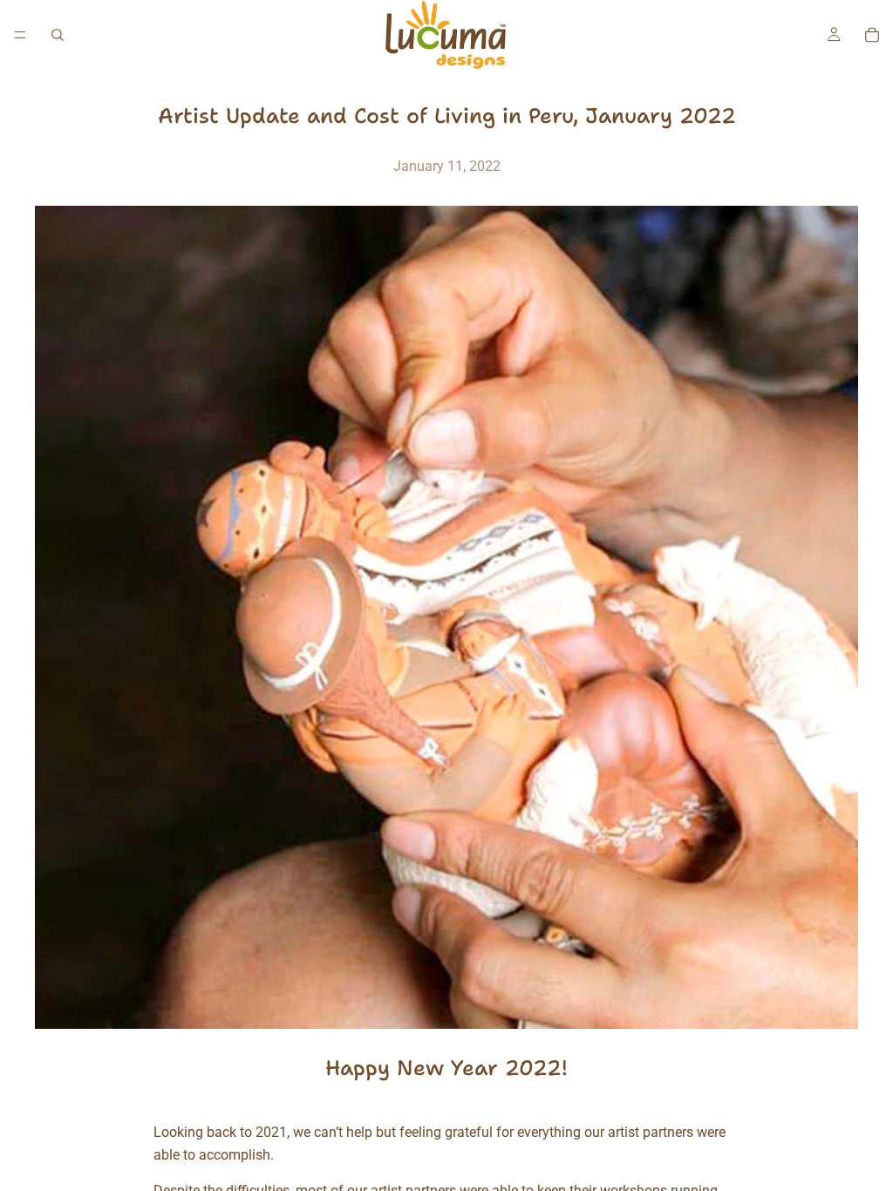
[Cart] (872, 35)
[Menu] (20, 35)
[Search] (57, 35)
